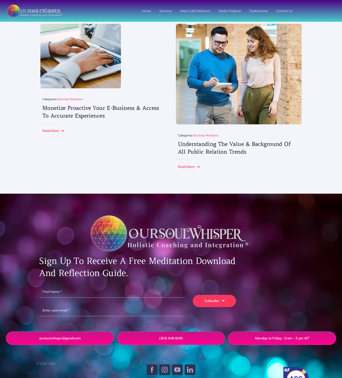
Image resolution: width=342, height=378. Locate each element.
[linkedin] (190, 369)
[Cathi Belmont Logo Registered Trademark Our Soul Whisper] (35, 6)
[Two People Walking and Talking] (239, 25)
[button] (53, 131)
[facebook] (152, 369)
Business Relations (70, 99)
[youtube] (177, 369)
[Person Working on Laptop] (80, 25)
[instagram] (164, 369)
